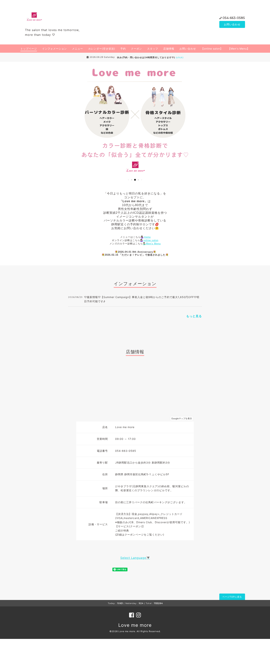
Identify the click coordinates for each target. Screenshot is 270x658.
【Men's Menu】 (239, 48)
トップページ (28, 48)
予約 (123, 48)
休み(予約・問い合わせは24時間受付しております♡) (150, 57)
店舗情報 (168, 48)
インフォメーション (54, 48)
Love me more (135, 625)
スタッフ (152, 48)
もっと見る (194, 316)
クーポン (136, 48)
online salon (150, 240)
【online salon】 (212, 48)
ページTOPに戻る (232, 596)
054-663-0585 (234, 18)
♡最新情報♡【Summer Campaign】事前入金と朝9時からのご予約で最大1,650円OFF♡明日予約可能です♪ (141, 299)
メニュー (77, 48)
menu (147, 237)
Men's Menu (153, 243)
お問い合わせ (232, 24)
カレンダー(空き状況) (101, 48)
